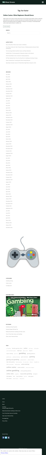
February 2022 (9, 196)
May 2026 (8, 76)
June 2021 (8, 213)
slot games (9, 376)
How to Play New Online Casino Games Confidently (16, 44)
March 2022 (8, 194)
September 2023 (9, 153)
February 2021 (9, 222)
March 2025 (8, 110)
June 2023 (8, 160)
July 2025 (8, 100)
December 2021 (9, 201)
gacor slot (16, 353)
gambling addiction (31, 353)
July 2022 (8, 184)
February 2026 (9, 84)
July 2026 (8, 74)
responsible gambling (26, 373)
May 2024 (8, 134)
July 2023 (8, 158)
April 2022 (8, 191)
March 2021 (8, 220)
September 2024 (9, 124)
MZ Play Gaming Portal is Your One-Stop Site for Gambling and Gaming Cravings (21, 58)
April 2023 (8, 165)
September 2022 (9, 179)
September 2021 (9, 208)
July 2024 (8, 129)
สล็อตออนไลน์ (22, 378)
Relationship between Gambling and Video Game (15, 331)
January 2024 (8, 143)
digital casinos (25, 350)
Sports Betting (19, 376)
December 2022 (9, 172)
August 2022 (8, 182)
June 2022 (8, 186)
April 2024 (8, 136)
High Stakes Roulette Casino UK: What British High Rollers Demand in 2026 (21, 62)
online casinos (21, 367)
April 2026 (8, 79)
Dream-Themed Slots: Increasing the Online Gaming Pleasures (18, 60)
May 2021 (8, 215)
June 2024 (8, 131)
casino (25, 348)
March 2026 (8, 81)
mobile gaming (17, 364)
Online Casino (9, 283)
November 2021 (9, 203)
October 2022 (9, 177)
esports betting (9, 353)
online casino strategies (30, 367)
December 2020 (9, 227)
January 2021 (8, 225)
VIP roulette (9, 378)
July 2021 (8, 210)
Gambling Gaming (9, 280)
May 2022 (8, 189)
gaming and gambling (12, 359)
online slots (10, 373)
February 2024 (9, 141)
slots (14, 376)
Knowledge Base (5, 418)
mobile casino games (10, 364)
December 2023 (9, 146)
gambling (22, 353)
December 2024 (9, 117)
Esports (30, 350)
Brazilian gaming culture (17, 348)
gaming (32, 357)
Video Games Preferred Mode (12, 336)
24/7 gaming (8, 348)
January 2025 (8, 115)
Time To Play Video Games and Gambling (14, 334)
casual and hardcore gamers (11, 350)
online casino (11, 367)
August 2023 (8, 155)
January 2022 (8, 198)
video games (30, 376)
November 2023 (9, 148)
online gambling (12, 370)
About (3, 404)
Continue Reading (6, 26)
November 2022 (9, 174)
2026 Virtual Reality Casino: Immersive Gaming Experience (17, 55)
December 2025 (9, 88)
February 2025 (9, 112)
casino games (36, 348)
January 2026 (8, 86)
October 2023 (9, 151)
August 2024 (8, 127)
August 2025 (8, 98)
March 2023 (8, 167)
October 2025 (9, 93)
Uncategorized (9, 285)
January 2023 (8, 170)
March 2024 (8, 139)
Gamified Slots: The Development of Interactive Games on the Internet (20, 53)
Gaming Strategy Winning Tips (12, 329)
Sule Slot (25, 376)
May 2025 (8, 105)
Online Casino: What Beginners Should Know (18, 15)
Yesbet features (15, 378)
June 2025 (8, 103)
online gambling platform (26, 370)
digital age (19, 350)
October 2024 (9, 122)
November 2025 (9, 91)
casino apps (31, 348)
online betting (25, 364)
